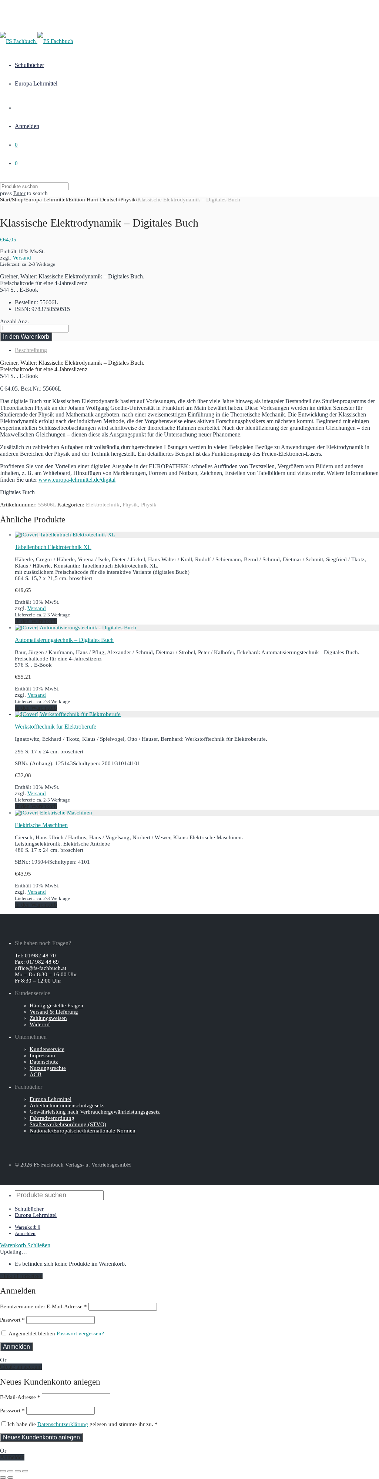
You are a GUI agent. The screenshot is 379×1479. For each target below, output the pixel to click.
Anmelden (27, 126)
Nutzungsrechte (48, 1068)
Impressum (42, 1055)
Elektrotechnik (103, 505)
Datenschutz (44, 1062)
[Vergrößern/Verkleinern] (25, 1471)
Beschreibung (31, 350)
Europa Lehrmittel (36, 83)
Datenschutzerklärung (62, 1424)
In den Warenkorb (26, 337)
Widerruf (40, 1024)
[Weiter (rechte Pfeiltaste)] (10, 1477)
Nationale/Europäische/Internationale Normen (82, 1131)
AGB (35, 1074)
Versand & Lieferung (54, 1012)
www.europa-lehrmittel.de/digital (76, 479)
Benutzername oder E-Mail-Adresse (43, 1306)
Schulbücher (29, 65)
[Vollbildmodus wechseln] (18, 1471)
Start (5, 200)
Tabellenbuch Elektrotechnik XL (53, 547)
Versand (22, 258)
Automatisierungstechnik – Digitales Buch (64, 640)
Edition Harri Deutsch (93, 200)
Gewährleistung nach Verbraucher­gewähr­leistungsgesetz (95, 1112)
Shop (18, 200)
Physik (128, 200)
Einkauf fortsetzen (21, 1276)
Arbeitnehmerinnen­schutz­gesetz (67, 1105)
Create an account (21, 1366)
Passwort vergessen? (80, 1333)
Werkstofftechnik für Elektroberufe (55, 726)
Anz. (23, 321)
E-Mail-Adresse (20, 1397)
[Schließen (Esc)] (3, 1471)
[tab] (197, 350)
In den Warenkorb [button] (36, 621)
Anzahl (8, 321)
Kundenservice (47, 1049)
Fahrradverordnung (52, 1118)
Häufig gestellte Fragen (56, 1005)
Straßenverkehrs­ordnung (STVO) (68, 1124)
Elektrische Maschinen (41, 825)
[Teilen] (10, 1471)
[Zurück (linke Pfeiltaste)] (3, 1477)
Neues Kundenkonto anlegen (41, 1437)
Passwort (12, 1320)
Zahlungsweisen (48, 1018)
